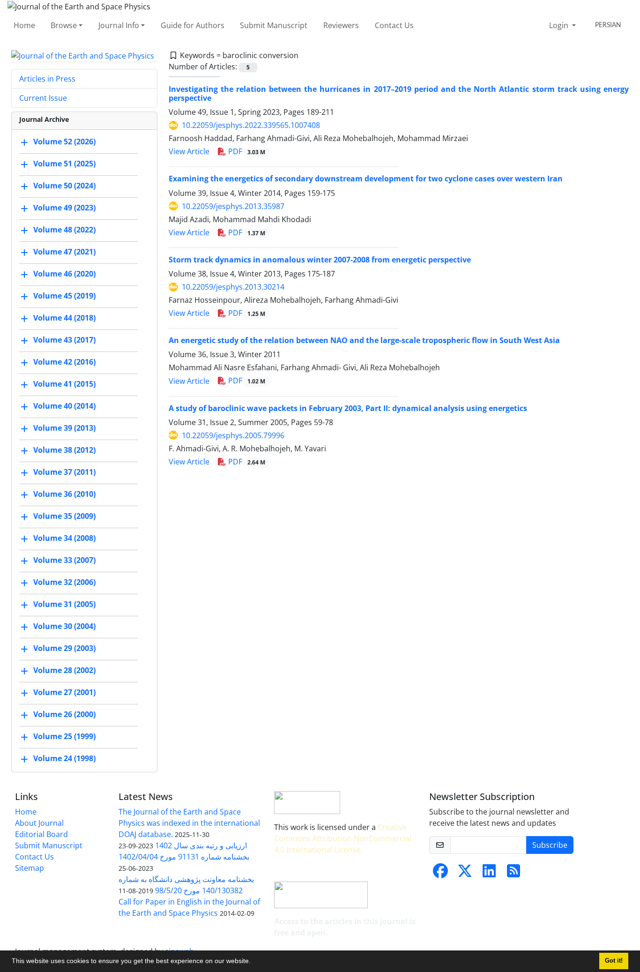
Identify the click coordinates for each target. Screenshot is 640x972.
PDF (246, 151)
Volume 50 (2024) (64, 186)
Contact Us (394, 25)
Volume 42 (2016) (64, 362)
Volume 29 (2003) (64, 648)
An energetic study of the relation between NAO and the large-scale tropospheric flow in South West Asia (364, 340)
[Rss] (513, 873)
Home (24, 25)
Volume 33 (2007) (64, 560)
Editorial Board (41, 834)
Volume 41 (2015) (64, 384)
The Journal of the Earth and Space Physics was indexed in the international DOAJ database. (189, 823)
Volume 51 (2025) (64, 164)
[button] (254, 962)
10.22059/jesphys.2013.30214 (233, 287)
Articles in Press (47, 79)
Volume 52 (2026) (64, 142)
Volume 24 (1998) (64, 759)
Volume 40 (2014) (64, 406)
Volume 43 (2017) (64, 340)
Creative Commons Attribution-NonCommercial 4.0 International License (342, 838)
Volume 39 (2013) (64, 428)
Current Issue (43, 98)
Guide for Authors (192, 25)
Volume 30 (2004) (64, 626)
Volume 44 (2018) (64, 318)
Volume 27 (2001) (64, 693)
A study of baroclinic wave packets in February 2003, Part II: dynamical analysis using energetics (348, 408)
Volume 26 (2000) (64, 715)
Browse (64, 25)
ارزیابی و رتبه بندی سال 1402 (201, 845)
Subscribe (549, 845)
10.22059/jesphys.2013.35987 (233, 206)
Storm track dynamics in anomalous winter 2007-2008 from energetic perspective (320, 259)
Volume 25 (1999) (64, 737)
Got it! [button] (614, 960)
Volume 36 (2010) (64, 494)
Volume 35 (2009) (64, 516)
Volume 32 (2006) (64, 582)
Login (559, 25)
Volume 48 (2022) (64, 230)
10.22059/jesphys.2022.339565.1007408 (251, 125)
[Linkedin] (489, 873)
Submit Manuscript (273, 25)
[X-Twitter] (465, 873)
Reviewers (341, 25)
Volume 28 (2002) (64, 670)
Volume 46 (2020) (64, 274)
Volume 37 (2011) (64, 472)
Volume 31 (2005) (64, 604)
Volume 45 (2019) (64, 296)
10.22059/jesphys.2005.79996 (233, 435)
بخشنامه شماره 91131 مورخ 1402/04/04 (184, 857)
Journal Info (118, 25)
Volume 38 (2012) (64, 450)
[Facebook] (440, 873)
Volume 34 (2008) (64, 538)
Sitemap (29, 868)
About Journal (39, 823)
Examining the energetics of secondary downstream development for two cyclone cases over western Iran (366, 178)
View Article (189, 151)
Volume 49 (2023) (64, 208)
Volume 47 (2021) (64, 252)
